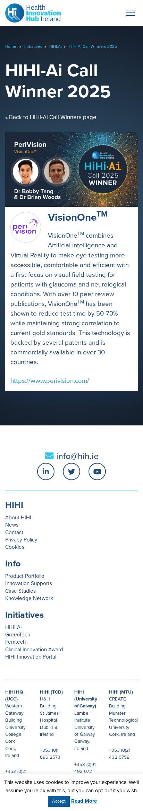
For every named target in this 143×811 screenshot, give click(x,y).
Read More (84, 801)
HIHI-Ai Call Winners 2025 (93, 46)
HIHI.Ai (55, 46)
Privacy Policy (21, 540)
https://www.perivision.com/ (49, 381)
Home (10, 46)
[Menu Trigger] (130, 13)
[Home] (30, 11)
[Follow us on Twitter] (71, 471)
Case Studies (20, 591)
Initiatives (33, 46)
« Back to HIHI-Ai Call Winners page (50, 117)
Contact (14, 532)
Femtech (15, 642)
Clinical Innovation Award (34, 649)
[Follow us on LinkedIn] (45, 471)
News (11, 525)
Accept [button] (59, 801)
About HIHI (18, 517)
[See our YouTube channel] (97, 471)
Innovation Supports (28, 583)
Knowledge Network (29, 598)
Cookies (14, 547)
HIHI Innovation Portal (30, 657)
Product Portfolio (24, 576)
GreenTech (17, 635)
